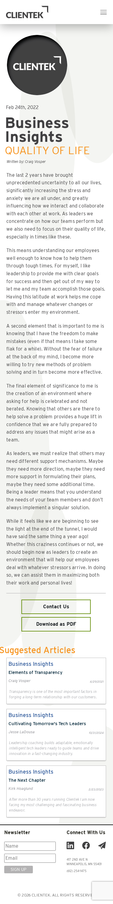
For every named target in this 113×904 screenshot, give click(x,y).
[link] (56, 681)
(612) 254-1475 (76, 871)
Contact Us (56, 606)
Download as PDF (56, 624)
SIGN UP (19, 869)
